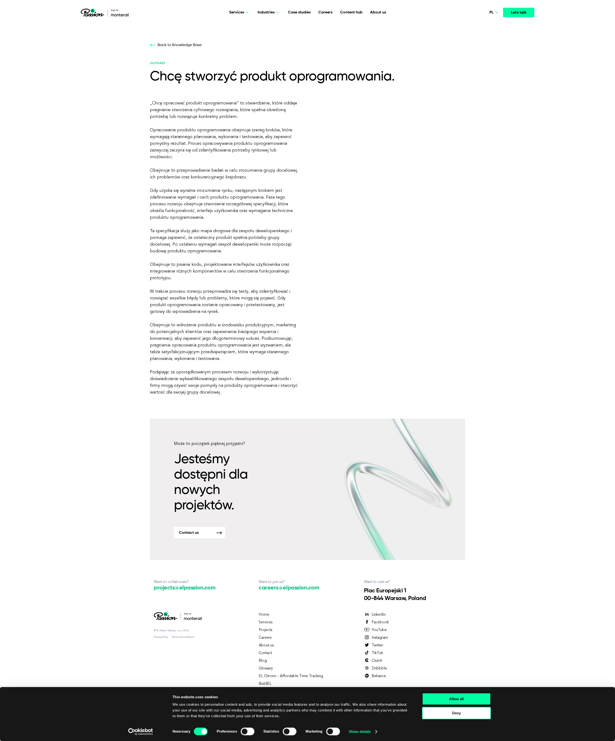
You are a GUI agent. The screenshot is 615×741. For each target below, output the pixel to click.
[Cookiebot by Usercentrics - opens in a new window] (141, 731)
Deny (456, 713)
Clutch (377, 661)
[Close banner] (498, 694)
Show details (360, 731)
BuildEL (265, 684)
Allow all (456, 699)
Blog (263, 661)
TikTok (377, 653)
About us (378, 12)
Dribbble (379, 668)
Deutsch (486, 37)
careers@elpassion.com (289, 588)
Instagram (380, 638)
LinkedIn (379, 615)
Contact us (189, 533)
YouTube (379, 630)
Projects (265, 630)
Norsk (484, 26)
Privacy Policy (161, 637)
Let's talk (518, 13)
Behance (379, 676)
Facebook (380, 622)
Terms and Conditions (183, 637)
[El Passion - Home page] (94, 12)
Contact (265, 653)
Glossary (266, 668)
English (485, 48)
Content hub (351, 12)
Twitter (377, 645)
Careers (325, 12)
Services (265, 622)
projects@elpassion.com (184, 588)
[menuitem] (483, 26)
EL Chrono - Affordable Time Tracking (291, 676)
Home (264, 615)
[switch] (247, 731)
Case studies (299, 12)
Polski (484, 59)
